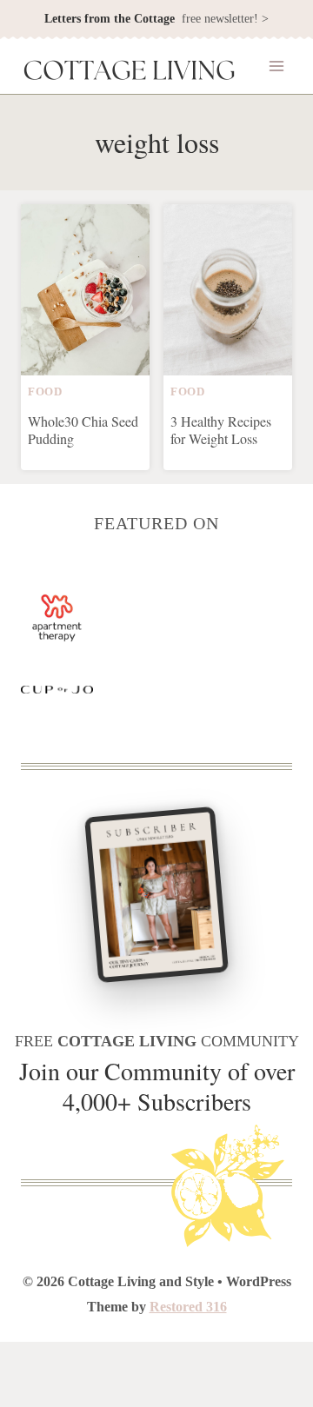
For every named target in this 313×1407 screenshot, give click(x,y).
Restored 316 (188, 1306)
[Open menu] (276, 66)
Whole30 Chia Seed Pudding (83, 430)
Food (45, 392)
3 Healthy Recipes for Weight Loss (220, 430)
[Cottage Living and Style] (129, 72)
